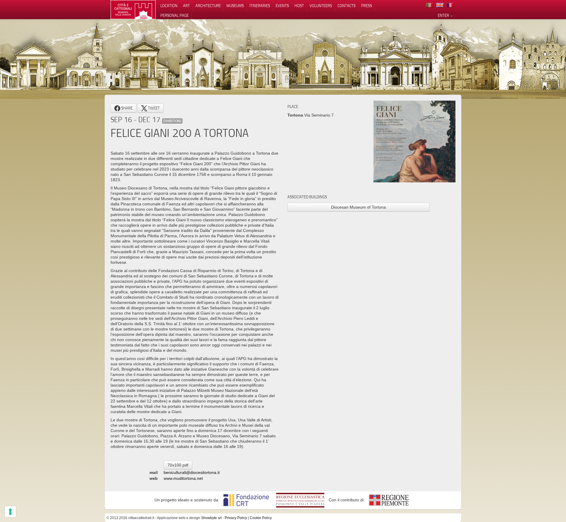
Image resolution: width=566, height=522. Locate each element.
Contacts (347, 5)
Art (186, 5)
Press (366, 5)
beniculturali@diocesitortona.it (192, 472)
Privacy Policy (236, 518)
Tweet (153, 108)
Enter (444, 15)
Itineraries (259, 5)
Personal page (174, 15)
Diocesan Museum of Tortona (358, 207)
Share (126, 108)
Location (168, 5)
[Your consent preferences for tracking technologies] (10, 511)
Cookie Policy (261, 518)
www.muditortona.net (183, 478)
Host (299, 5)
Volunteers (321, 5)
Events (282, 5)
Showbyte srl (211, 518)
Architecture (208, 5)
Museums (235, 5)
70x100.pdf (177, 465)
